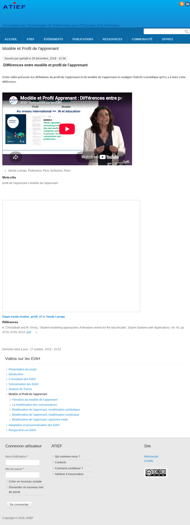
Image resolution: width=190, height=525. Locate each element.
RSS (181, 3)
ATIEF (30, 39)
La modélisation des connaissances (34, 404)
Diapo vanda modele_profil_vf (22, 316)
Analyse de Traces (20, 389)
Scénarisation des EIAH (23, 384)
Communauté (142, 39)
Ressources (112, 39)
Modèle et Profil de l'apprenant (28, 394)
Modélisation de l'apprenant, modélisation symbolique (46, 409)
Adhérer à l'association (69, 474)
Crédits (148, 461)
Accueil (11, 39)
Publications (83, 39)
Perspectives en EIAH (22, 430)
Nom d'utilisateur (16, 456)
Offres (167, 39)
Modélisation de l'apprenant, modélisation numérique (45, 414)
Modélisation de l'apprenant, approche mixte (40, 419)
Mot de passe (14, 469)
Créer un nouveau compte (25, 481)
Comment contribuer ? (69, 468)
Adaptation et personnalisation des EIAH (34, 425)
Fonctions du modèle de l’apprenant (34, 399)
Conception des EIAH (22, 379)
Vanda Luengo (55, 316)
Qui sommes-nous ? (67, 456)
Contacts (60, 462)
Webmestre (151, 456)
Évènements (53, 39)
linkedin (187, 3)
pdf (29, 332)
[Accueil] (13, 12)
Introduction (16, 374)
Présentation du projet (22, 369)
